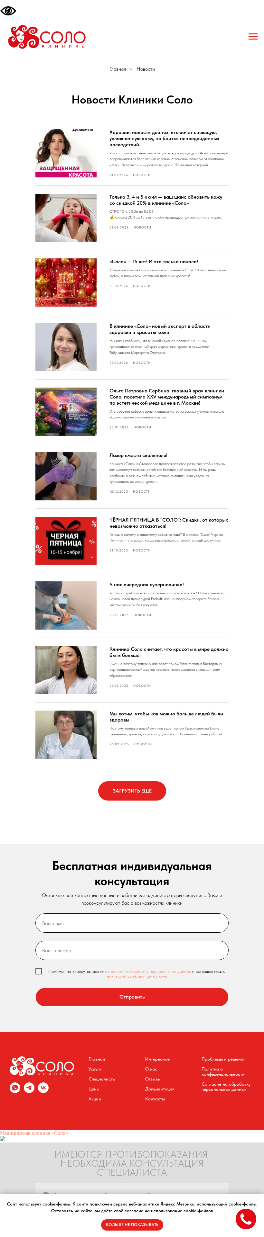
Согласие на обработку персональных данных (226, 1086)
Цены (94, 1088)
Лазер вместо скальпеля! (138, 455)
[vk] (43, 1091)
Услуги (95, 1068)
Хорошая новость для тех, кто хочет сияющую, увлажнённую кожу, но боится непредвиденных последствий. (164, 138)
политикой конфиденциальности (137, 976)
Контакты (155, 1098)
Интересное (157, 1059)
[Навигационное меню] (253, 36)
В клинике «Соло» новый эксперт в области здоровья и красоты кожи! (160, 329)
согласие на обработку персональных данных (148, 971)
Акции (95, 1098)
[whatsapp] (15, 1091)
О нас (151, 1068)
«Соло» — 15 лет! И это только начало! (153, 261)
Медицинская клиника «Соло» (34, 1133)
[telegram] (29, 1091)
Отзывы (153, 1078)
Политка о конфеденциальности (223, 1071)
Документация (159, 1088)
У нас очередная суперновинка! (146, 584)
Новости (146, 69)
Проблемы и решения (224, 1059)
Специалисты (102, 1078)
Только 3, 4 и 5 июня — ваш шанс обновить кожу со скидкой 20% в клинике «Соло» (165, 200)
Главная (117, 69)
